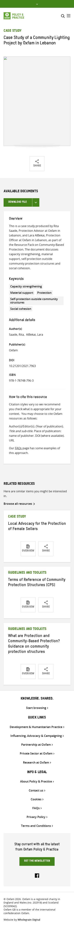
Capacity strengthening (26, 286)
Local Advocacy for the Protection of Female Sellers (37, 526)
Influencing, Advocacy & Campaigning (36, 736)
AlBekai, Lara (34, 335)
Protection (44, 293)
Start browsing (36, 708)
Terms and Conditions (36, 826)
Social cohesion (20, 309)
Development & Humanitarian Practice (36, 727)
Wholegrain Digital (29, 919)
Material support (21, 293)
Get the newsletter (37, 861)
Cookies (36, 799)
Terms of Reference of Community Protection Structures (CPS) (36, 582)
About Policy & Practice (36, 781)
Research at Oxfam (36, 762)
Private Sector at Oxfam (36, 753)
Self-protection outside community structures (34, 300)
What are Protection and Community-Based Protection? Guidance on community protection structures (34, 644)
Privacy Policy (36, 817)
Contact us (36, 790)
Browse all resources (18, 504)
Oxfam (13, 350)
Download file (17, 202)
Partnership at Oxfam (36, 744)
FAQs (18, 448)
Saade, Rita (16, 335)
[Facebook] (37, 875)
